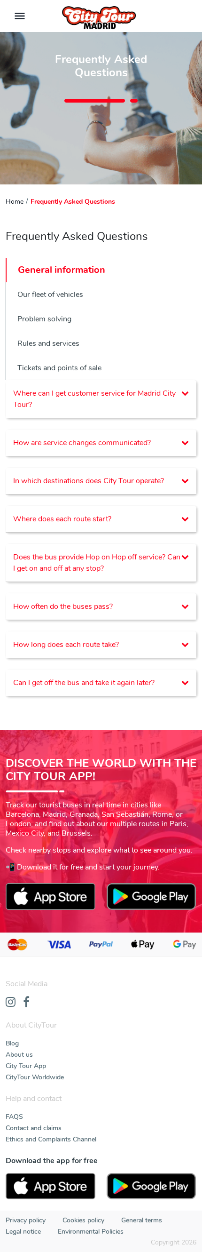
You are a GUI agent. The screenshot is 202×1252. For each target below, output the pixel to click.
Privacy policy (26, 1220)
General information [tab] (61, 269)
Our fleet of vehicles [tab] (50, 294)
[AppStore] (50, 1186)
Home (14, 201)
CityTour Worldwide (35, 1077)
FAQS (14, 1116)
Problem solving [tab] (44, 319)
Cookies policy (83, 1220)
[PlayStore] (151, 1186)
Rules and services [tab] (48, 343)
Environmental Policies (91, 1231)
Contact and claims (34, 1128)
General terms (141, 1220)
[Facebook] (26, 1002)
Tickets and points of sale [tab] (59, 368)
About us (19, 1054)
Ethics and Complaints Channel (51, 1139)
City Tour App (26, 1065)
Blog (12, 1043)
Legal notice (23, 1231)
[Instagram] (11, 1002)
